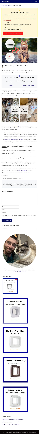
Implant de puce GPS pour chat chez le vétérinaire (13, 178)
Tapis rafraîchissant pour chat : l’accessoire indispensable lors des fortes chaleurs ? (16, 421)
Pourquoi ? (10, 85)
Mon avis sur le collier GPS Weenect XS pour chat (14, 139)
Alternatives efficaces (28, 85)
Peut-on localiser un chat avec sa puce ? (9, 426)
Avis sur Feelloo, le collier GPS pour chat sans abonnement (14, 177)
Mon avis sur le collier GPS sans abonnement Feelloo (14, 132)
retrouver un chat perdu (16, 126)
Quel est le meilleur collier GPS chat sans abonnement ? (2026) (13, 419)
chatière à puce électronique (22, 170)
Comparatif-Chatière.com (13, 431)
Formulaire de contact (28, 431)
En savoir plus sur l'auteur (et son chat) (19, 271)
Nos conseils (7, 5)
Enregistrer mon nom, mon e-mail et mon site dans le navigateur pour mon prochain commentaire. (19, 216)
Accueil (3, 5)
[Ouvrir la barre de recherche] (32, 1)
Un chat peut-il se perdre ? (7, 422)
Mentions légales (21, 431)
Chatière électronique (5, 1)
